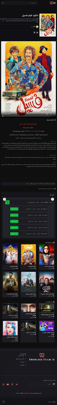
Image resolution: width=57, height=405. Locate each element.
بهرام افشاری (34, 19)
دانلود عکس (21, 356)
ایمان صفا (15, 19)
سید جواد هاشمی (4, 19)
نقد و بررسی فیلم (20, 359)
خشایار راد (14, 21)
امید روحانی (27, 21)
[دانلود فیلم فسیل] (47, 25)
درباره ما (22, 362)
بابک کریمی (10, 19)
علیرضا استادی (22, 21)
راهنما (28, 183)
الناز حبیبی (24, 19)
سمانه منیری (32, 21)
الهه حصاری (19, 19)
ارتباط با (22, 365)
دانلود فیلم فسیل (30, 15)
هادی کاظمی (28, 19)
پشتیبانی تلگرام (33, 183)
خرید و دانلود (14, 209)
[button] (54, 2)
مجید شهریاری (8, 21)
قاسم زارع (17, 21)
